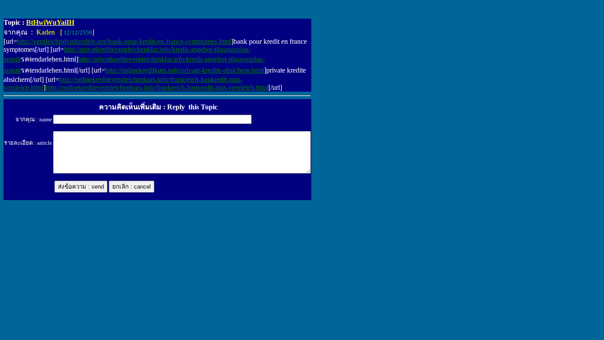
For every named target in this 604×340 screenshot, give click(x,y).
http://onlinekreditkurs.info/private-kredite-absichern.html (184, 70)
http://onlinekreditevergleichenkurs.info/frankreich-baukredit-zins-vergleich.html (157, 87)
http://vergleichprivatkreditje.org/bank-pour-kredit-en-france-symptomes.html (124, 41)
